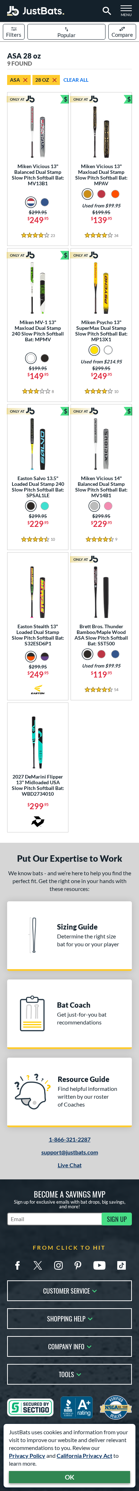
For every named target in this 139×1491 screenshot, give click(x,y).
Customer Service (66, 1290)
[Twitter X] (38, 1265)
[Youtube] (99, 1265)
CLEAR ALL (75, 80)
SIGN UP (117, 1219)
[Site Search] (106, 11)
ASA (15, 80)
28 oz (42, 80)
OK (69, 1477)
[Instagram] (58, 1265)
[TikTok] (121, 1265)
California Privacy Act (84, 1455)
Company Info (66, 1346)
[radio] (30, 202)
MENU (128, 12)
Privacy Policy (27, 1455)
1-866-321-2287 (70, 1139)
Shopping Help (66, 1318)
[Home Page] (35, 11)
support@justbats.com (69, 1152)
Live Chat (70, 1165)
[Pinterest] (77, 1265)
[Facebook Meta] (17, 1265)
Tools (66, 1374)
